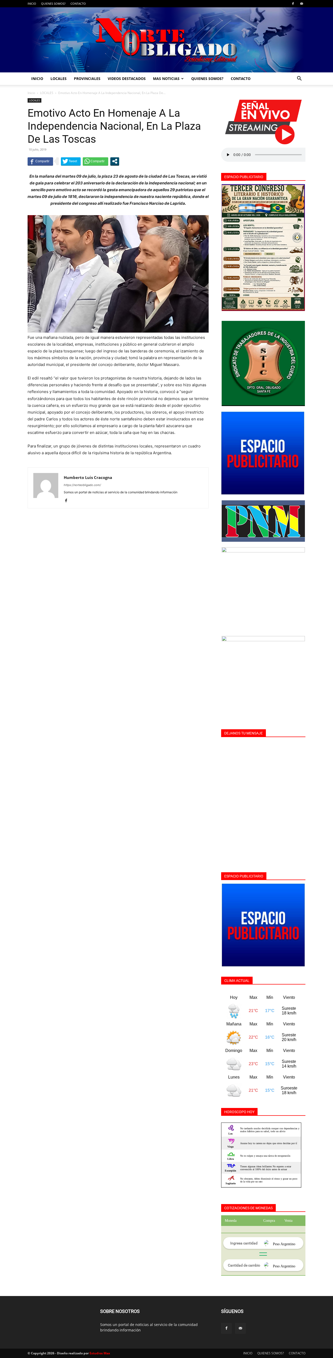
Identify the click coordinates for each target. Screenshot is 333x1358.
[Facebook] (293, 3)
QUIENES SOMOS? (53, 3)
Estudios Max (99, 1353)
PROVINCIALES (87, 78)
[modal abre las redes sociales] (114, 161)
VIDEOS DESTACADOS (127, 78)
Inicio (31, 93)
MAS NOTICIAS (166, 78)
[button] (299, 79)
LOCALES (58, 78)
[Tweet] (71, 161)
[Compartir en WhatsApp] (95, 161)
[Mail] (301, 3)
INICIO (32, 3)
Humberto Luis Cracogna (88, 477)
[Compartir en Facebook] (40, 161)
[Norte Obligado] (166, 39)
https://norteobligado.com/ (82, 485)
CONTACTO (78, 3)
